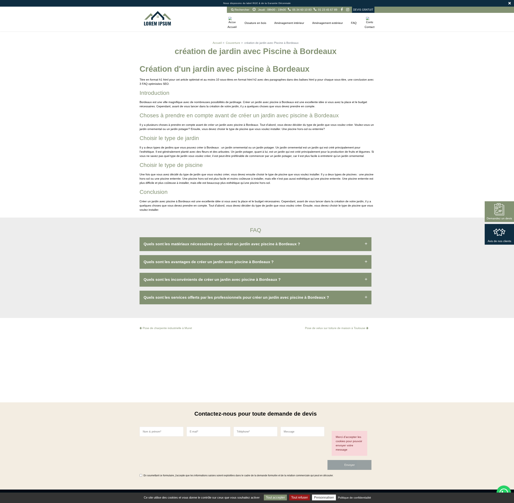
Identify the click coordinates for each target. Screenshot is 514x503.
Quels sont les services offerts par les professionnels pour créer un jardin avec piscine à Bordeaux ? (236, 297)
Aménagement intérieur (289, 23)
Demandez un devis (499, 218)
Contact (369, 27)
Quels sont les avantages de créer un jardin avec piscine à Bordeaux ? (209, 262)
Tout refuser (299, 497)
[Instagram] (347, 9)
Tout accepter (275, 497)
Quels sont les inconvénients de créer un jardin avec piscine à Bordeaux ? (212, 279)
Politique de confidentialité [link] (354, 497)
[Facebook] (341, 9)
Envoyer (349, 464)
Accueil (232, 27)
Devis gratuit (363, 9)
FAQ (354, 23)
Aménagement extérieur (327, 23)
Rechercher (241, 9)
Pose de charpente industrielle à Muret (167, 328)
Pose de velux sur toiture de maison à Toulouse (335, 328)
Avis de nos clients (499, 241)
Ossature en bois (255, 23)
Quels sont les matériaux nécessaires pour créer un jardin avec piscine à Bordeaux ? (222, 244)
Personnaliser (324, 497)
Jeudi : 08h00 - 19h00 (271, 9)
